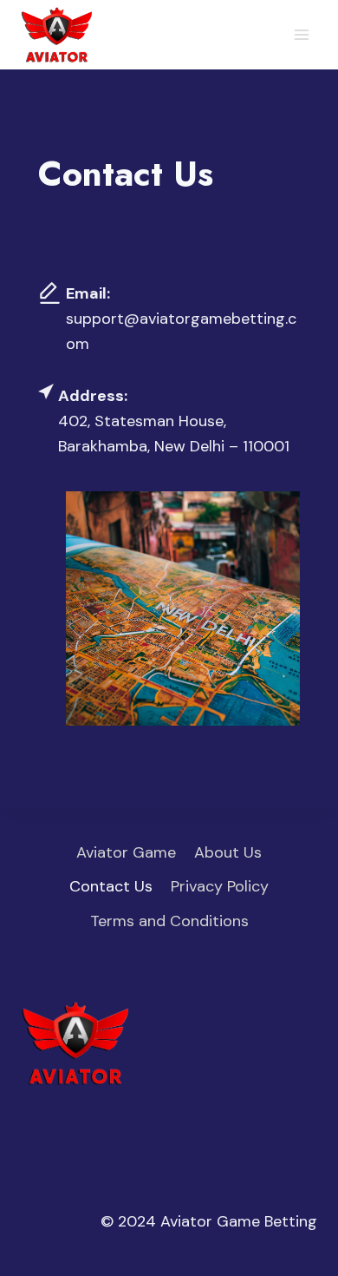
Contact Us (111, 886)
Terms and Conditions (169, 921)
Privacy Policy (220, 886)
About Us (228, 852)
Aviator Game (126, 852)
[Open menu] (301, 34)
